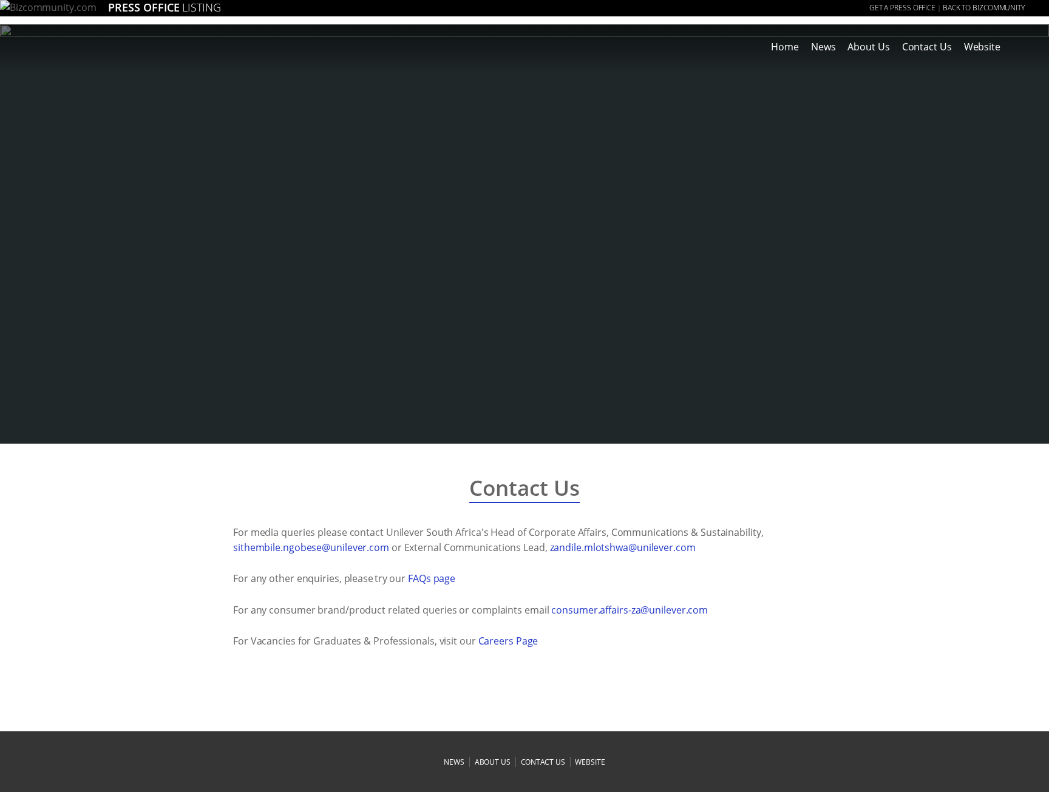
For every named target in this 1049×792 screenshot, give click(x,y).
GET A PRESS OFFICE (902, 7)
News (823, 46)
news (454, 762)
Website (982, 46)
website (590, 762)
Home (785, 46)
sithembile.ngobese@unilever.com (311, 547)
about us (493, 762)
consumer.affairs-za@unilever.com (629, 610)
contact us (543, 762)
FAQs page (431, 578)
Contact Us (927, 46)
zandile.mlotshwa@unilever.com (623, 547)
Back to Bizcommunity (984, 7)
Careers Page (508, 641)
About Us (868, 46)
